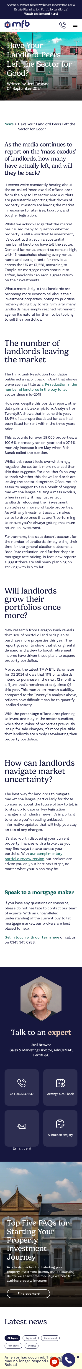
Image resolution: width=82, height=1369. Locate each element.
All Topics (12, 1338)
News (9, 124)
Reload (11, 1364)
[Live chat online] (54, 1362)
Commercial (50, 1338)
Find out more (29, 1294)
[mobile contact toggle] (62, 25)
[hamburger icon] (75, 25)
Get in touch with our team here (32, 937)
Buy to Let (31, 1338)
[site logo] (17, 25)
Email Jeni (22, 1148)
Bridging (32, 1345)
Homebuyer (13, 1345)
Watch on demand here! (41, 13)
